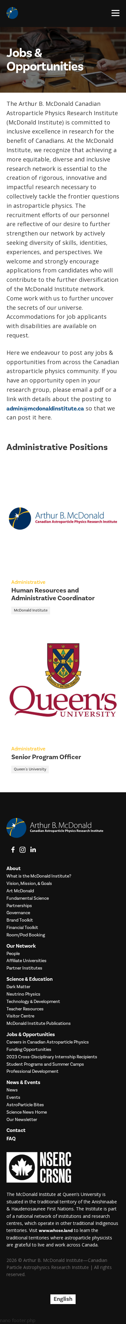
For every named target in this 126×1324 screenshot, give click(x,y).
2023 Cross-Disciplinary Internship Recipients (51, 1057)
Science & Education (29, 979)
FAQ (11, 1139)
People (13, 954)
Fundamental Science (27, 898)
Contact (16, 1130)
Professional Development (32, 1071)
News (12, 1090)
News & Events (23, 1083)
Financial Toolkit (22, 928)
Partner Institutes (24, 968)
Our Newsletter (21, 1120)
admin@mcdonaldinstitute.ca (45, 408)
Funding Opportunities (28, 1050)
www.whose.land (56, 1231)
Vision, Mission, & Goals (29, 884)
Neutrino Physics (23, 994)
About (13, 869)
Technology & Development (33, 1002)
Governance (18, 913)
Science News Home (26, 1112)
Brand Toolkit (19, 920)
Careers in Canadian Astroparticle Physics (47, 1042)
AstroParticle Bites (25, 1105)
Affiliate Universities (26, 961)
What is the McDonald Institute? (38, 876)
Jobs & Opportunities (30, 1035)
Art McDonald (20, 891)
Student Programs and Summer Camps (45, 1064)
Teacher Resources (25, 1009)
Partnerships (19, 906)
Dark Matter (18, 987)
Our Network (21, 946)
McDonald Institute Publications (38, 1023)
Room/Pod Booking (25, 935)
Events (13, 1097)
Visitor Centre (20, 1016)
